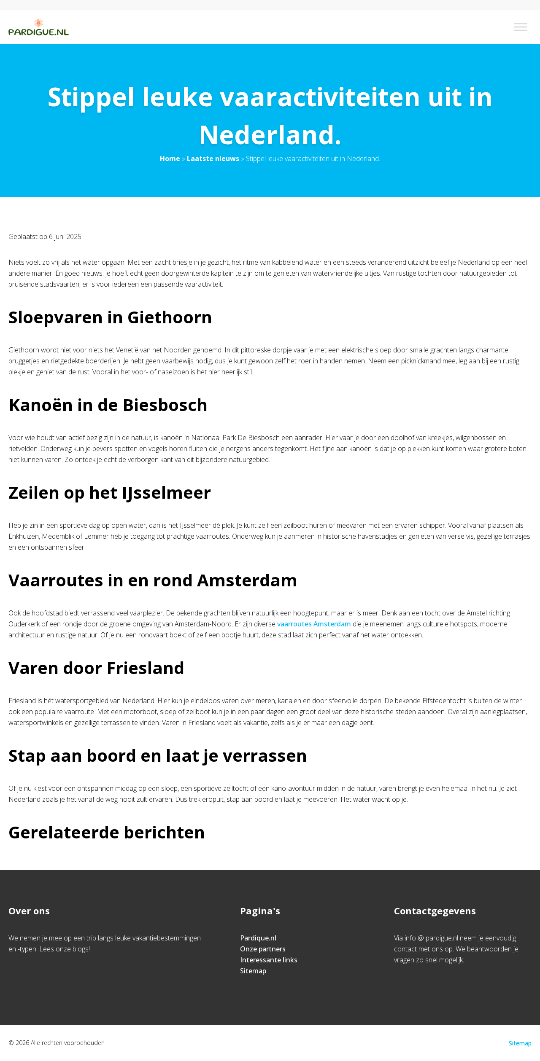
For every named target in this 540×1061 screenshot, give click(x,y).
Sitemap (253, 970)
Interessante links (268, 959)
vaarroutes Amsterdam (314, 624)
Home (170, 158)
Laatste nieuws (213, 158)
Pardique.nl (258, 938)
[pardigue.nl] (38, 27)
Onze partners (263, 949)
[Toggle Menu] (520, 27)
